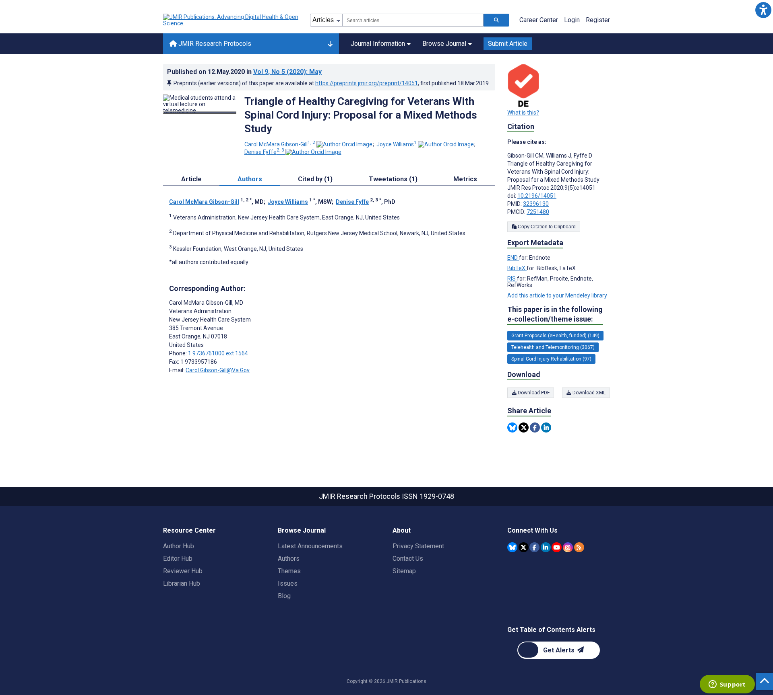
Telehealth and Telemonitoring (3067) (553, 347)
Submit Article (507, 43)
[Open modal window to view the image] (199, 112)
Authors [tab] (250, 179)
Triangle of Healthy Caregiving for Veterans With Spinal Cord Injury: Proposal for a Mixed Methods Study (360, 115)
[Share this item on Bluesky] (512, 427)
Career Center (538, 20)
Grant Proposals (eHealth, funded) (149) (555, 335)
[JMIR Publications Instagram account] (568, 547)
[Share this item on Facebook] (535, 427)
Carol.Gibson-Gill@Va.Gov (218, 370)
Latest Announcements (310, 546)
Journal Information (378, 43)
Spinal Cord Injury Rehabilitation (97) (551, 359)
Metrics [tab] (465, 179)
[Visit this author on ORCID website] (344, 144)
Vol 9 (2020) (287, 72)
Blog (284, 596)
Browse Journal (444, 43)
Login (572, 20)
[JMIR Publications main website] (231, 20)
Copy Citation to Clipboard (546, 227)
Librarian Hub (181, 583)
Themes (289, 571)
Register (598, 20)
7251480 (538, 212)
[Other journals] (330, 43)
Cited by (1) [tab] (315, 179)
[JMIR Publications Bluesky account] (512, 547)
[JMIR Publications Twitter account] (524, 547)
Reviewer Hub (183, 571)
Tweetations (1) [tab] (393, 179)
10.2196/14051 (536, 196)
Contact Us (408, 558)
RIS (512, 278)
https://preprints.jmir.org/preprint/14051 (366, 83)
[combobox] (413, 20)
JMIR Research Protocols (214, 43)
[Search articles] (496, 20)
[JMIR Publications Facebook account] (534, 547)
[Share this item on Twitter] (524, 427)
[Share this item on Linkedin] (546, 427)
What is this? (523, 112)
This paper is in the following (555, 314)
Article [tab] (191, 179)
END (513, 257)
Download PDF (533, 393)
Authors (289, 558)
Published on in (244, 72)
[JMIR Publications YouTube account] (557, 547)
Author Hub (178, 546)
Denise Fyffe (264, 152)
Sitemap (404, 571)
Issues (288, 583)
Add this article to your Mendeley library (557, 295)
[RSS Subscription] (579, 547)
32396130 (536, 204)
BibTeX (517, 268)
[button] (763, 10)
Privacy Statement (418, 546)
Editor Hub (177, 558)
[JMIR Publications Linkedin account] (546, 547)
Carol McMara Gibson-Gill (279, 144)
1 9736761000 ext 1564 (218, 353)
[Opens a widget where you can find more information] (727, 685)
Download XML (588, 393)
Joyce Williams (396, 144)
